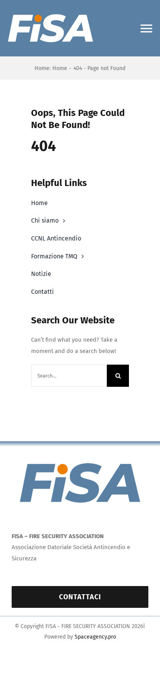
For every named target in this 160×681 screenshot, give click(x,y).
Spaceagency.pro (95, 637)
